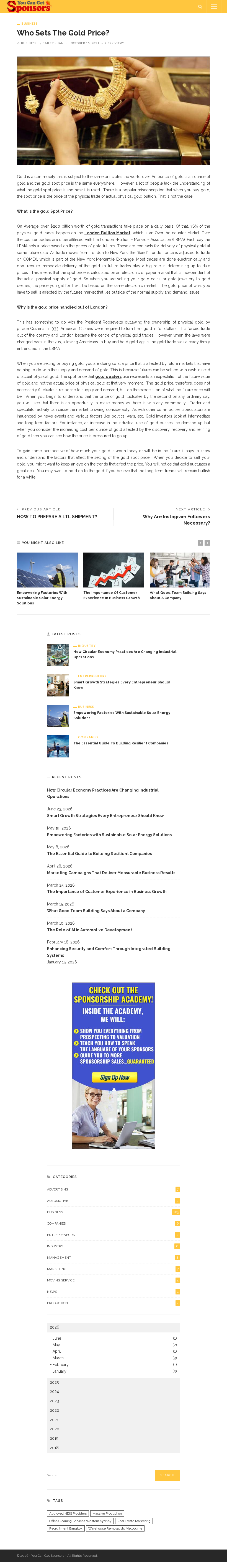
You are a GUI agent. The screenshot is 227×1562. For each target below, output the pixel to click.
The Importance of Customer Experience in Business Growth (107, 891)
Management (113, 1258)
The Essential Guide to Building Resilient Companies (120, 743)
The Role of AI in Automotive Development (89, 930)
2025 (54, 1382)
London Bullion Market (107, 233)
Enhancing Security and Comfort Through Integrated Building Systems (109, 952)
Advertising (113, 1189)
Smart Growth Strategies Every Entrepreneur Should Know (105, 815)
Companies (88, 737)
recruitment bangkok (65, 1528)
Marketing (113, 1269)
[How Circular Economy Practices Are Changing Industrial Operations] (58, 654)
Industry (87, 645)
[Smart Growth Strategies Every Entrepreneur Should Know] (58, 685)
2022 (54, 1410)
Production (113, 1303)
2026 (54, 1327)
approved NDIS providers (68, 1513)
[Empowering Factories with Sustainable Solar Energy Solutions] (47, 570)
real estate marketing (134, 1521)
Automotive (113, 1201)
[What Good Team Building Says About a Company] (180, 570)
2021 (54, 1420)
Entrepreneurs (92, 676)
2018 (54, 1448)
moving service (113, 1280)
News (113, 1292)
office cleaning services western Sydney (80, 1521)
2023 (54, 1401)
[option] (47, 579)
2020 (54, 1429)
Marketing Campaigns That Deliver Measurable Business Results (111, 873)
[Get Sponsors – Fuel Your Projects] (30, 6)
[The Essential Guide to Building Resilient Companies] (58, 746)
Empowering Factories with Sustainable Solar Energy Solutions (42, 598)
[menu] (214, 6)
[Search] (200, 6)
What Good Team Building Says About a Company (96, 911)
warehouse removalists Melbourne (115, 1528)
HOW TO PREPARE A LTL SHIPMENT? (57, 516)
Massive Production (107, 1513)
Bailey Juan (53, 43)
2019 (54, 1438)
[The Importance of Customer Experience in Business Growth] (113, 570)
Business (30, 23)
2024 (54, 1391)
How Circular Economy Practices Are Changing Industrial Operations (103, 793)
